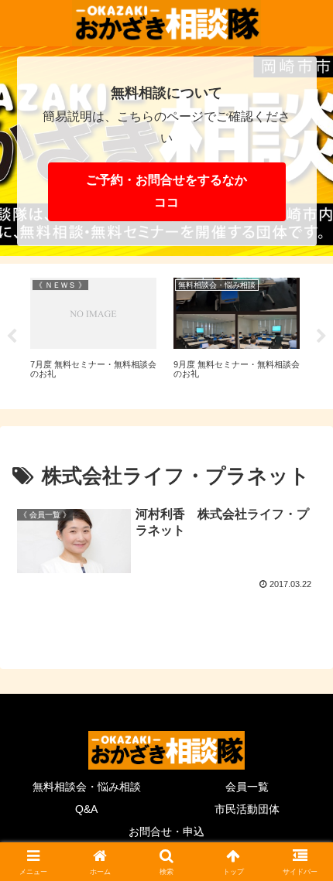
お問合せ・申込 (166, 831)
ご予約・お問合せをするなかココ (166, 191)
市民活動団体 (247, 809)
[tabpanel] (93, 334)
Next (321, 336)
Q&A (86, 809)
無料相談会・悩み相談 (87, 786)
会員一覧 (247, 786)
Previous (11, 336)
